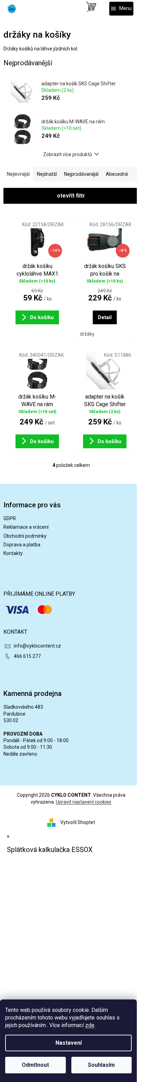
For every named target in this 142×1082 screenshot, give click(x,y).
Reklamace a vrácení (26, 527)
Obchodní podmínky (25, 536)
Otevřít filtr (71, 195)
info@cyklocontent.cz (37, 646)
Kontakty (13, 553)
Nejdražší (47, 174)
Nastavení (68, 1043)
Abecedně (117, 174)
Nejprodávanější (81, 174)
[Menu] (121, 9)
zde (89, 1025)
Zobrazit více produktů (67, 154)
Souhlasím (101, 1065)
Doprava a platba (21, 544)
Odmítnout (35, 1065)
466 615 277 (27, 656)
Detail (105, 317)
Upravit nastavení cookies (83, 802)
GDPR (9, 518)
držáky (87, 334)
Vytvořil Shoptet (77, 822)
